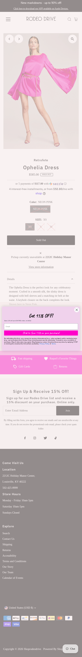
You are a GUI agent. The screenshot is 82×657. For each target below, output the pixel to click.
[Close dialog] (76, 309)
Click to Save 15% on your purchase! (41, 333)
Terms (53, 343)
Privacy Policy (44, 343)
